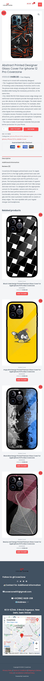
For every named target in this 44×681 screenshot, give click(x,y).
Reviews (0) (6, 166)
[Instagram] (17, 581)
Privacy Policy (7, 670)
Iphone (12, 136)
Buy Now (31, 129)
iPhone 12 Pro (19, 136)
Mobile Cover (28, 136)
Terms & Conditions (20, 670)
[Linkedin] (23, 581)
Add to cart (15, 129)
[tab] (22, 158)
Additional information (10, 162)
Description (6, 158)
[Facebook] (26, 581)
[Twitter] (20, 581)
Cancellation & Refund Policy (25, 673)
